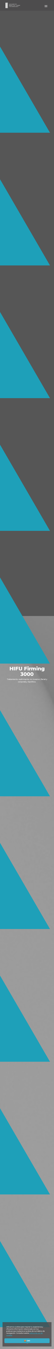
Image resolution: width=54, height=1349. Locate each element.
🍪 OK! (27, 1341)
